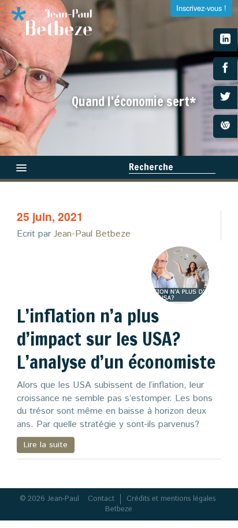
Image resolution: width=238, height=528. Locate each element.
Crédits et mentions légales (171, 498)
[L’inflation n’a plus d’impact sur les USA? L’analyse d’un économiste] (180, 275)
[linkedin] (225, 39)
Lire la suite (46, 445)
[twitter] (225, 97)
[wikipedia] (225, 126)
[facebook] (225, 68)
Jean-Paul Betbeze (92, 234)
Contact (101, 498)
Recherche (151, 166)
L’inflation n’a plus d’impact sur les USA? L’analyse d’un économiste (116, 338)
